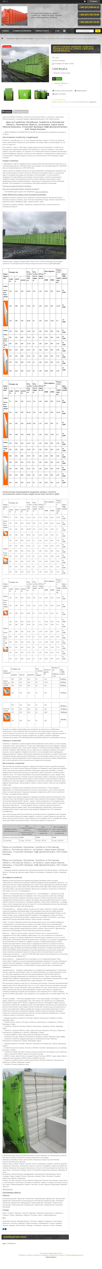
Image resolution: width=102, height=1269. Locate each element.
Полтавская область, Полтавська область (20, 38)
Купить (58, 79)
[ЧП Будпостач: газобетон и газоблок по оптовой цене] (14, 15)
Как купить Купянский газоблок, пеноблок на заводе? (21, 189)
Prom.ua (59, 1253)
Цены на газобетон (41, 192)
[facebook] (3, 1229)
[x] (5, 1229)
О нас (57, 31)
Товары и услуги (42, 31)
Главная (5, 31)
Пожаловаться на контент (57, 1255)
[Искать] (98, 30)
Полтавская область (12, 1193)
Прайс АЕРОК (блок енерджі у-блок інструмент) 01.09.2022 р (24, 195)
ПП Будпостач (8, 1189)
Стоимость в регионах (22, 31)
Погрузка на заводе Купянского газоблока (17, 186)
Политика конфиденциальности (74, 1255)
